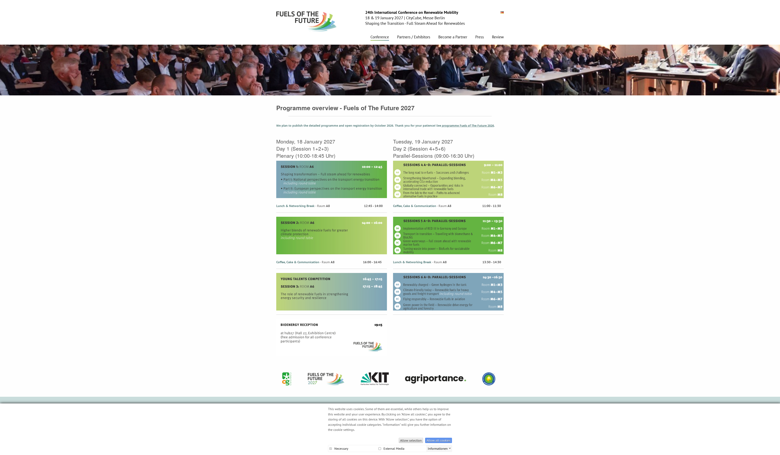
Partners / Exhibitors (413, 37)
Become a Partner (452, 37)
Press (479, 37)
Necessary (341, 448)
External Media (393, 448)
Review (498, 37)
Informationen (438, 448)
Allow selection (411, 440)
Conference (379, 37)
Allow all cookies (439, 440)
